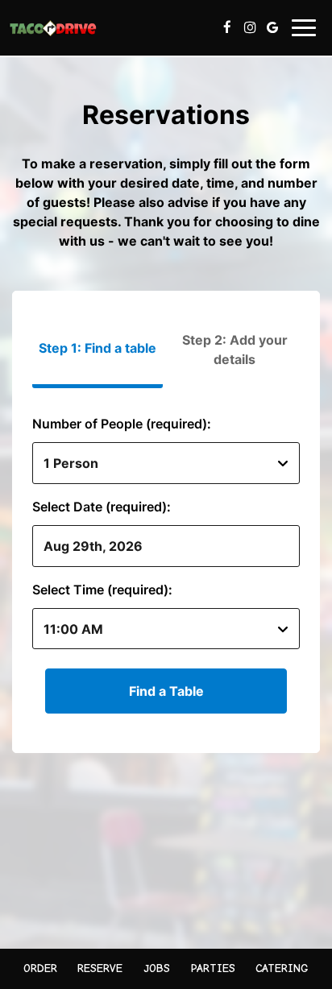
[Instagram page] (250, 27)
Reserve (99, 968)
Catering (282, 968)
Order (40, 968)
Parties (213, 968)
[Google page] (272, 27)
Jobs (156, 968)
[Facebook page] (227, 27)
